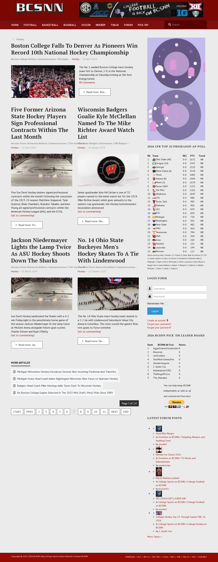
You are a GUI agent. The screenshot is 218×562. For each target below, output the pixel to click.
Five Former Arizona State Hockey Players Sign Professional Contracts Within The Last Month (39, 123)
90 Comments (87, 82)
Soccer (86, 25)
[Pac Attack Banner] (176, 88)
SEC (194, 557)
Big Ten (156, 557)
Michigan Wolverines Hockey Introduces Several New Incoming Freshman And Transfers (66, 371)
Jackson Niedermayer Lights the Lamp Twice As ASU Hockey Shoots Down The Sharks (41, 250)
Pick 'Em (143, 25)
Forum (128, 25)
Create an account (156, 320)
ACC (139, 557)
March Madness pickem (168, 478)
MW (178, 557)
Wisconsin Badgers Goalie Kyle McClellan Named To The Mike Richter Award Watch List (107, 123)
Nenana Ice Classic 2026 (168, 454)
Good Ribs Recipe (165, 433)
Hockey (101, 25)
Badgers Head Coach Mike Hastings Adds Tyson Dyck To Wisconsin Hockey (58, 385)
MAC (172, 557)
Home (15, 25)
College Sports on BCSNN (171, 481)
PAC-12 (186, 557)
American (130, 557)
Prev (29, 411)
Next (114, 411)
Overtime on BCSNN (168, 437)
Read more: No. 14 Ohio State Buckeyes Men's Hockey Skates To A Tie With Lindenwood (96, 341)
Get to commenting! (22, 215)
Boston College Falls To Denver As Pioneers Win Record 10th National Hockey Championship (74, 49)
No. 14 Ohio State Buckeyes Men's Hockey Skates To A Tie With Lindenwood (108, 250)
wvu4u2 (163, 444)
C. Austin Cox (165, 531)
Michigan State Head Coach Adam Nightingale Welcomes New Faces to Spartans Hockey (67, 378)
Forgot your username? (159, 324)
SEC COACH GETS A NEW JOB (171, 498)
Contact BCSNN (81, 556)
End (126, 411)
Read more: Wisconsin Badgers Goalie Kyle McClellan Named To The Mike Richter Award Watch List (96, 221)
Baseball (70, 25)
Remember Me (155, 303)
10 (95, 411)
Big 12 (147, 557)
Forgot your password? (159, 327)
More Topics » (154, 536)
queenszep (164, 465)
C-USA (165, 557)
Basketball (50, 25)
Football (30, 25)
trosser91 (164, 488)
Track (115, 25)
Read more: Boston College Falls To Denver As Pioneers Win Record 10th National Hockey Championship (98, 92)
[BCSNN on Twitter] (141, 9)
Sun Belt (202, 557)
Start (17, 411)
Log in (155, 311)
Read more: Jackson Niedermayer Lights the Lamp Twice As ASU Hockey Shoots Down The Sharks (30, 344)
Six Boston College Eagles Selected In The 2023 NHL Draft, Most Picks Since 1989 (64, 392)
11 (104, 411)
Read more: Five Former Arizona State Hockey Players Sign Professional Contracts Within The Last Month (30, 225)
